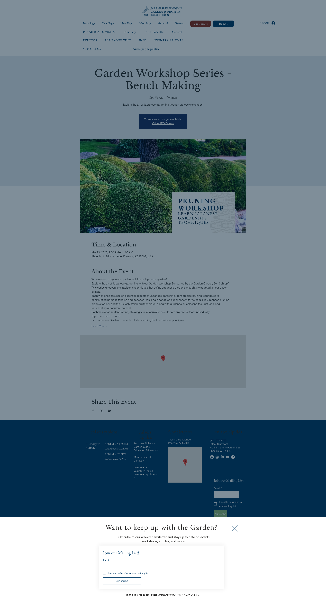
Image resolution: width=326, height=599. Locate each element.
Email (107, 560)
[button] (235, 528)
